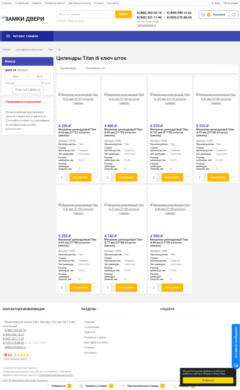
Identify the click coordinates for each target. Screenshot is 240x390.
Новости (36, 3)
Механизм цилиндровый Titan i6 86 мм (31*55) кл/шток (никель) (169, 242)
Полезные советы (55, 3)
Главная (6, 3)
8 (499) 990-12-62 (179, 13)
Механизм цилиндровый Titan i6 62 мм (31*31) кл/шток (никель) (77, 132)
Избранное (61, 385)
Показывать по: (95, 68)
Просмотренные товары (145, 385)
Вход (217, 3)
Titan (50, 49)
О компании (21, 3)
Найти (123, 14)
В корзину (80, 177)
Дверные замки (76, 20)
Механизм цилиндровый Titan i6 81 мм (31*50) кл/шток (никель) (77, 242)
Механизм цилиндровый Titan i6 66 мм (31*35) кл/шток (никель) (123, 132)
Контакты (113, 3)
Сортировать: (68, 68)
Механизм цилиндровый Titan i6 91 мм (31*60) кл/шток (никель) (215, 132)
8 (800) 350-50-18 (149, 13)
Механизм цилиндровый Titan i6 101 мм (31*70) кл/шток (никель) (169, 132)
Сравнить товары (98, 385)
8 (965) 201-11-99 (149, 17)
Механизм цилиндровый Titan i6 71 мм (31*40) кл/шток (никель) (123, 242)
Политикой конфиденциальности (56, 375)
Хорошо (208, 380)
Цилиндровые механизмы (29, 49)
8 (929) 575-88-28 (179, 17)
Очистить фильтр (27, 89)
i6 (59, 49)
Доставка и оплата (79, 3)
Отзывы (99, 3)
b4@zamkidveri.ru (147, 25)
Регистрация (231, 3)
